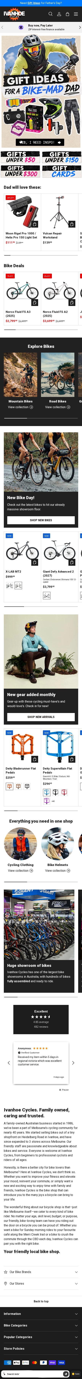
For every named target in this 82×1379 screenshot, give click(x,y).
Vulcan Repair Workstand (52, 235)
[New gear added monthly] (41, 651)
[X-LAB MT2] (22, 550)
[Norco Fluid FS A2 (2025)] (59, 290)
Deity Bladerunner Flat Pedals (21, 770)
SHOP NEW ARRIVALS (41, 717)
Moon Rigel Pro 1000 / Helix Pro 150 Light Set (21, 235)
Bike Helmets (57, 865)
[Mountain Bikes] (20, 375)
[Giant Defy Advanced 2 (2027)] (59, 550)
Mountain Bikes (21, 401)
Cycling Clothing (21, 865)
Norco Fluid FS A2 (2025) (55, 314)
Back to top (41, 1301)
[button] (9, 1063)
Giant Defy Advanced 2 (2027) (58, 573)
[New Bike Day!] (41, 462)
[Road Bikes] (57, 375)
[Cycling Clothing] (20, 843)
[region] (41, 1063)
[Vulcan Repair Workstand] (59, 212)
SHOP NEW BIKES (41, 520)
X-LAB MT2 (13, 571)
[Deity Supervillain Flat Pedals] (59, 747)
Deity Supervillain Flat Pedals (57, 770)
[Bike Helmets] (57, 843)
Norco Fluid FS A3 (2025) (18, 314)
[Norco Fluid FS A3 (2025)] (22, 290)
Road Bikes (57, 401)
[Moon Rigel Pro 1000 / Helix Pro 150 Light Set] (22, 212)
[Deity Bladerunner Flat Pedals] (22, 747)
